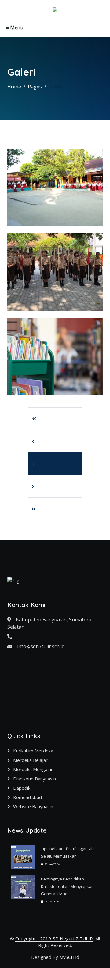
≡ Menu (15, 27)
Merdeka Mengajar (33, 769)
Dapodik (21, 788)
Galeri (55, 86)
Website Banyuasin (33, 806)
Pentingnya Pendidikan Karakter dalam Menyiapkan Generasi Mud (67, 886)
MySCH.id (69, 957)
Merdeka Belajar (30, 760)
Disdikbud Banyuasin (34, 779)
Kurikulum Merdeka (33, 751)
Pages (35, 86)
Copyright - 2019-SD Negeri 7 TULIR (54, 938)
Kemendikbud (27, 797)
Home (14, 86)
